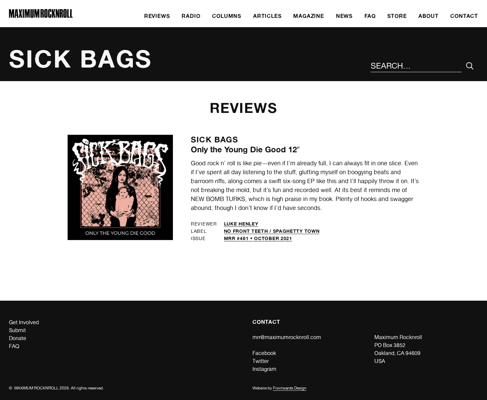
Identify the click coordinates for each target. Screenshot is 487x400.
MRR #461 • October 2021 (258, 238)
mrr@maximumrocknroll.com (286, 337)
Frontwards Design (289, 388)
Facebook (264, 353)
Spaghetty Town (296, 231)
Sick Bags (214, 139)
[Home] (41, 16)
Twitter (260, 361)
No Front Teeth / (248, 231)
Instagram (264, 369)
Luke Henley (241, 223)
